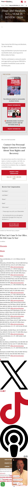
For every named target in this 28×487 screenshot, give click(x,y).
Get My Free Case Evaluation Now (14, 225)
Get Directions (20, 267)
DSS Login (2, 473)
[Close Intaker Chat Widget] (27, 456)
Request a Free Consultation (14, 172)
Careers (7, 466)
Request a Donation (11, 463)
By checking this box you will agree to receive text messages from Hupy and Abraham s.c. (12, 217)
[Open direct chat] (25, 456)
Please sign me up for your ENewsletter (13, 211)
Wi (3, 246)
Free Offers (6, 74)
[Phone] (22, 1)
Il (2, 251)
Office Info (13, 267)
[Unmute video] (19, 469)
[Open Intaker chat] (14, 486)
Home (2, 5)
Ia (1, 256)
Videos (6, 5)
